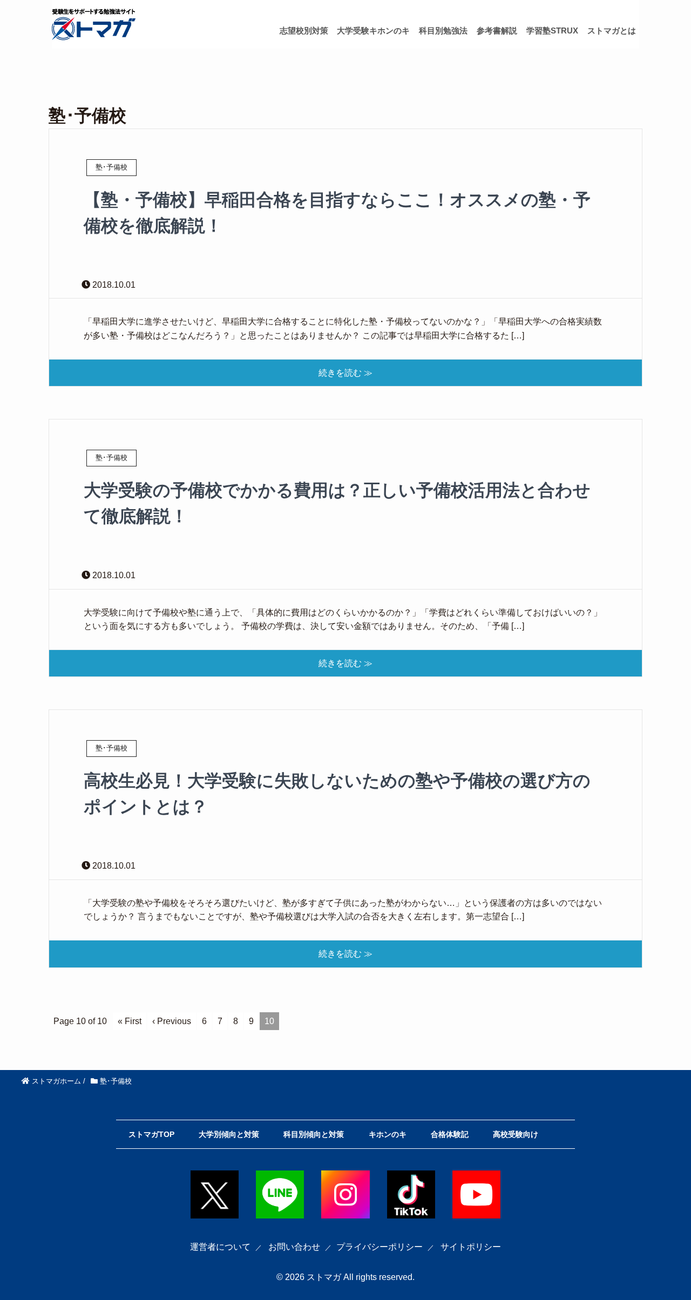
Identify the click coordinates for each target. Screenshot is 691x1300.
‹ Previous (171, 1021)
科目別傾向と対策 (313, 1134)
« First (129, 1021)
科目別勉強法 (443, 30)
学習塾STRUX (552, 30)
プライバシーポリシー (379, 1246)
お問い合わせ (294, 1246)
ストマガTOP (151, 1134)
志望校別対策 (304, 30)
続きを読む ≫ (345, 372)
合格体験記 (450, 1134)
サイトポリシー (471, 1246)
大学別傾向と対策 (229, 1134)
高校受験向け (515, 1134)
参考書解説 (497, 30)
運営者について (220, 1246)
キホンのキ (388, 1134)
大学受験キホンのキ (373, 30)
